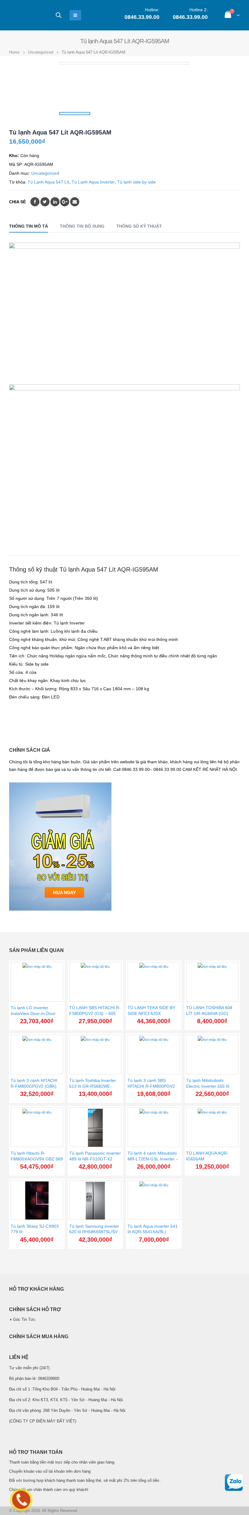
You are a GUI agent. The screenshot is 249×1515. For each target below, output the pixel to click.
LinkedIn (55, 201)
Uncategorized (45, 173)
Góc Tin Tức (24, 1319)
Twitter (44, 201)
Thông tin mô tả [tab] (28, 226)
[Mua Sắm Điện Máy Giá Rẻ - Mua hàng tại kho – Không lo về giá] (26, 15)
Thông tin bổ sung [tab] (82, 226)
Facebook (34, 201)
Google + (64, 201)
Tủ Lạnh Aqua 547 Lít (48, 182)
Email (74, 201)
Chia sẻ (17, 201)
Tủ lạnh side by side (136, 182)
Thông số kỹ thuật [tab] (139, 226)
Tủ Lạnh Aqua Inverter (93, 182)
